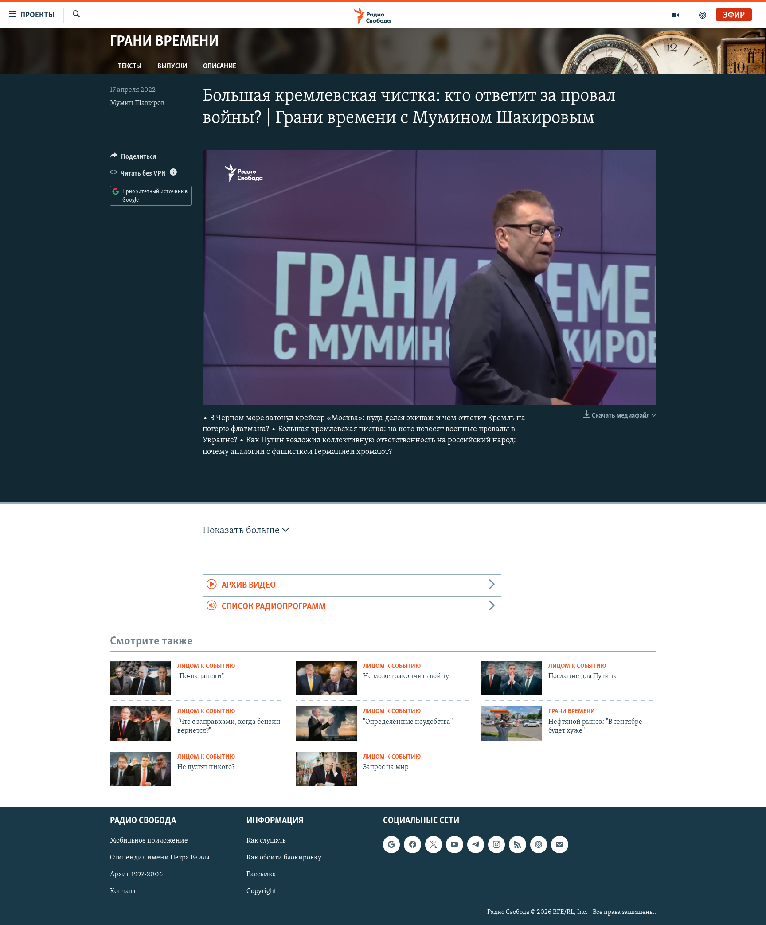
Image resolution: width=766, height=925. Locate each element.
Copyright (261, 891)
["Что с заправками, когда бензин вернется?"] (140, 723)
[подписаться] (559, 844)
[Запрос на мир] (326, 769)
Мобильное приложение (149, 840)
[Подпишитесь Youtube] (454, 844)
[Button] (133, 158)
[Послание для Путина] (511, 678)
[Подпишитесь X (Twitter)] (433, 844)
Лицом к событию (206, 666)
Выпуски (172, 66)
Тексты (129, 66)
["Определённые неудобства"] (326, 723)
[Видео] (675, 15)
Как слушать (265, 840)
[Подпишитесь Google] (391, 844)
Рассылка (261, 874)
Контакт (123, 891)
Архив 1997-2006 (136, 874)
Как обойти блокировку (283, 857)
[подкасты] (702, 15)
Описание (219, 66)
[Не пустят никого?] (140, 769)
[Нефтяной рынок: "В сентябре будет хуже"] (511, 723)
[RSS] (517, 844)
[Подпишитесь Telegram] (475, 844)
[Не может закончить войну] (326, 678)
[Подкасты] (538, 844)
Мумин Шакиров (137, 103)
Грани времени (571, 711)
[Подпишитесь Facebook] (412, 844)
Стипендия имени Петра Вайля (160, 857)
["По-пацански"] (140, 678)
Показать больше (242, 531)
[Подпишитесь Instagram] (496, 844)
